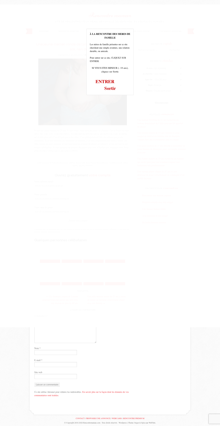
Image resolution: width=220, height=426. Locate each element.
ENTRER (105, 81)
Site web (38, 372)
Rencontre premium (133, 418)
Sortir (110, 88)
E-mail (38, 360)
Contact (80, 418)
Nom (37, 348)
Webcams (117, 418)
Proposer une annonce (98, 418)
